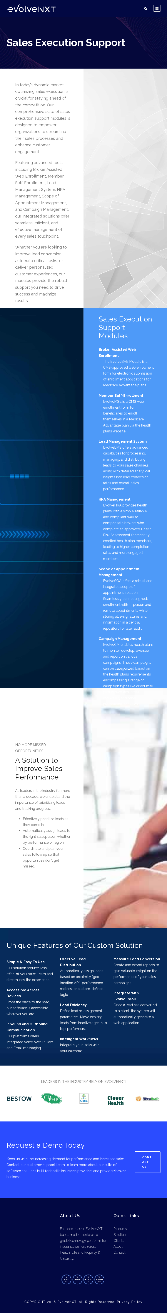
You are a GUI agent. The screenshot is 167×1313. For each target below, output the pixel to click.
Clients (119, 1241)
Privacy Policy (130, 1302)
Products (120, 1229)
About (118, 1246)
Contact (119, 1252)
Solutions (120, 1235)
